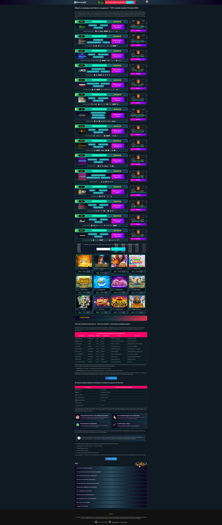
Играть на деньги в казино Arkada (118, 161)
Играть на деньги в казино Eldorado (118, 131)
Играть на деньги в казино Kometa (118, 176)
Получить (130, 2)
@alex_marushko (124, 522)
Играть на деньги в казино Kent (118, 206)
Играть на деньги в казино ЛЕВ (118, 41)
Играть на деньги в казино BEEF (118, 221)
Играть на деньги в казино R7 (118, 191)
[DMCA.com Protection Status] (110, 522)
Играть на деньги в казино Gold (118, 99)
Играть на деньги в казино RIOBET (118, 26)
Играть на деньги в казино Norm (118, 85)
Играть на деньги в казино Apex (118, 70)
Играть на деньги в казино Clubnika (118, 56)
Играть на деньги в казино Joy (118, 115)
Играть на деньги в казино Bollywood (118, 145)
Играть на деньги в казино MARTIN (118, 235)
